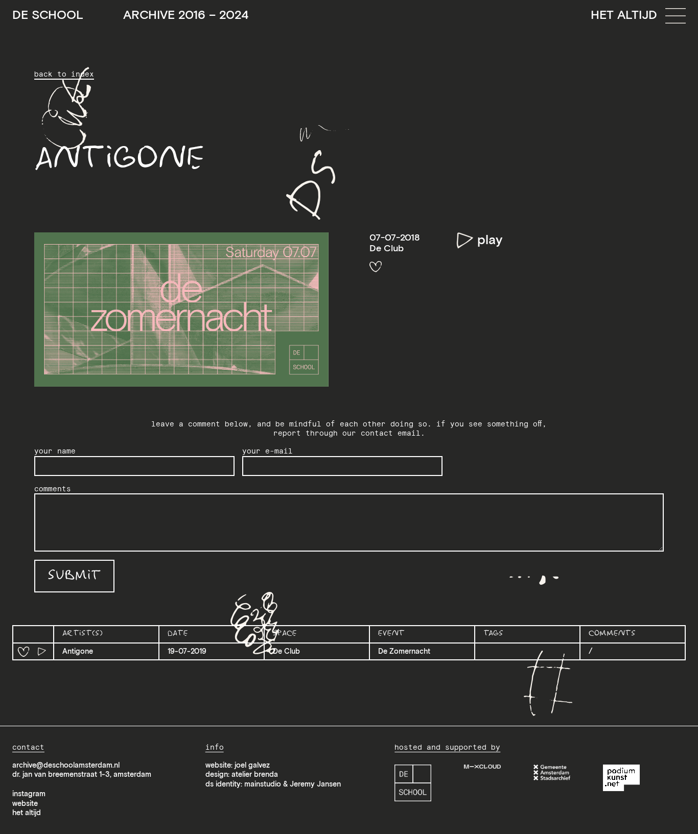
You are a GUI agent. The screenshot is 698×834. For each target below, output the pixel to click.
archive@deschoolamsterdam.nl (66, 765)
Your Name (55, 451)
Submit (74, 576)
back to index (64, 74)
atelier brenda (254, 774)
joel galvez (252, 765)
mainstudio (262, 784)
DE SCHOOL (130, 15)
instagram (28, 793)
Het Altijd (624, 14)
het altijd (26, 812)
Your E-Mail (267, 451)
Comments (52, 489)
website (25, 803)
